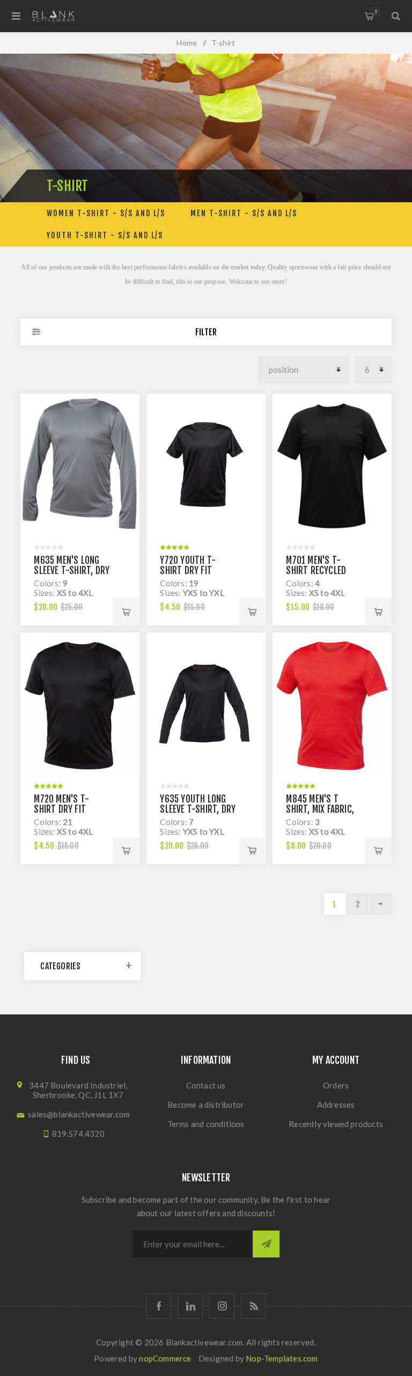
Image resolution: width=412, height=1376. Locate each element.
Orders (336, 1085)
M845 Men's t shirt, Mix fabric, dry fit (320, 809)
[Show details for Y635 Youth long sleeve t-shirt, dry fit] (205, 705)
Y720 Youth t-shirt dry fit (188, 565)
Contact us (206, 1085)
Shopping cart (375, 11)
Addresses (336, 1104)
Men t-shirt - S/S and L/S (243, 213)
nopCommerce (165, 1358)
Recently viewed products (336, 1124)
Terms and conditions (206, 1124)
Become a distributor (205, 1104)
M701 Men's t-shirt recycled (316, 565)
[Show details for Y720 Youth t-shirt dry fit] (205, 467)
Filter (206, 332)
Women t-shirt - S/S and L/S (106, 213)
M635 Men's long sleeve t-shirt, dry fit (71, 570)
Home (186, 42)
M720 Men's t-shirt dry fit (61, 804)
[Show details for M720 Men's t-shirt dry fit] (79, 705)
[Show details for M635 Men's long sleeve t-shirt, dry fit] (79, 467)
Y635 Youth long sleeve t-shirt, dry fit (198, 809)
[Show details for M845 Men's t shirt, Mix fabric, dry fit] (332, 705)
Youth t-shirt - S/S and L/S (105, 235)
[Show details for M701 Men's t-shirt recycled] (332, 467)
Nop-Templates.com (282, 1358)
